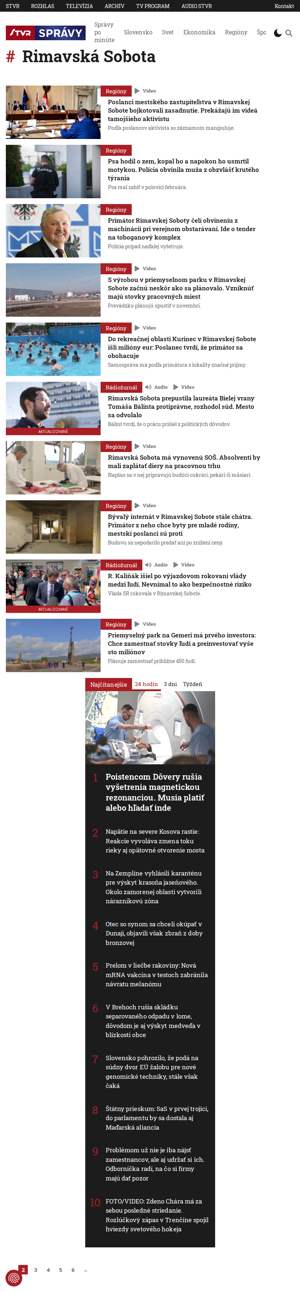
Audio (161, 387)
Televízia (79, 6)
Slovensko (138, 32)
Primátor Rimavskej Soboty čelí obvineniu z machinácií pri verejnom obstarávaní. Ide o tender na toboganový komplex (181, 228)
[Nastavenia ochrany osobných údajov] (13, 1278)
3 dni (170, 684)
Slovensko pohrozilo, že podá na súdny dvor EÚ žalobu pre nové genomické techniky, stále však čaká (152, 1072)
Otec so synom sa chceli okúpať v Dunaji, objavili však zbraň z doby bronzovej (154, 933)
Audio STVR (196, 6)
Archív (114, 6)
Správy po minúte (104, 32)
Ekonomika (199, 32)
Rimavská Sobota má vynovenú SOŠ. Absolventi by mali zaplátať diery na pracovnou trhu (184, 461)
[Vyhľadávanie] (289, 33)
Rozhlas (42, 6)
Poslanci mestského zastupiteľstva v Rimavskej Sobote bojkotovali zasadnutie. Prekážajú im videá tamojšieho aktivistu (183, 110)
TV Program (153, 6)
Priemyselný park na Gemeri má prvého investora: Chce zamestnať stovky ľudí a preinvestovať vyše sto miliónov (182, 643)
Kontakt (284, 6)
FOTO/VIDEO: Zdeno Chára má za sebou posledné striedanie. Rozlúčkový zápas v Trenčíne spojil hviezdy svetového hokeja (157, 1215)
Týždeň (192, 684)
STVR (12, 6)
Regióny (236, 32)
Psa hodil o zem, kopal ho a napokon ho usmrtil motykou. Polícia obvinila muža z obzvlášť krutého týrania (183, 169)
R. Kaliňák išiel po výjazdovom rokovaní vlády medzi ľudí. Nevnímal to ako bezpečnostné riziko (180, 580)
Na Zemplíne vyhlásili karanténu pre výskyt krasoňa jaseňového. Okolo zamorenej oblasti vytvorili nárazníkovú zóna (154, 887)
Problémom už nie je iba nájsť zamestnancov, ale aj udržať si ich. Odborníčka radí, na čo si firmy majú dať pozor (155, 1164)
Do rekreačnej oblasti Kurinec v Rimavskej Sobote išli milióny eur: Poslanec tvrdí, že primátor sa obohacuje (182, 347)
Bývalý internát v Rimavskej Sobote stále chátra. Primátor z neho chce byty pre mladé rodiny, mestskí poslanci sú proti (180, 525)
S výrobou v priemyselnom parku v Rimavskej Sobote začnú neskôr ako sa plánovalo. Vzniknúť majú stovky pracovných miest (181, 288)
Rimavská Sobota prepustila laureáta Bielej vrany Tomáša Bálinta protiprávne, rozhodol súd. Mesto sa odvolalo (181, 406)
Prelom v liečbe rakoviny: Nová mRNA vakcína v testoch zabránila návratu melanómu (157, 974)
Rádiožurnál (121, 387)
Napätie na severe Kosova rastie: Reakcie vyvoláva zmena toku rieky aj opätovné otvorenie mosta (155, 840)
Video (149, 90)
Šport (264, 32)
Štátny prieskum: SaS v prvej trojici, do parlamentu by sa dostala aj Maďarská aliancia (157, 1117)
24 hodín (146, 684)
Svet (168, 32)
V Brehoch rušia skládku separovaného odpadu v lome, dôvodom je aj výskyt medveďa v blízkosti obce (153, 1021)
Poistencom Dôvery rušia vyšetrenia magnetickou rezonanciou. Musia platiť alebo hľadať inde (155, 792)
